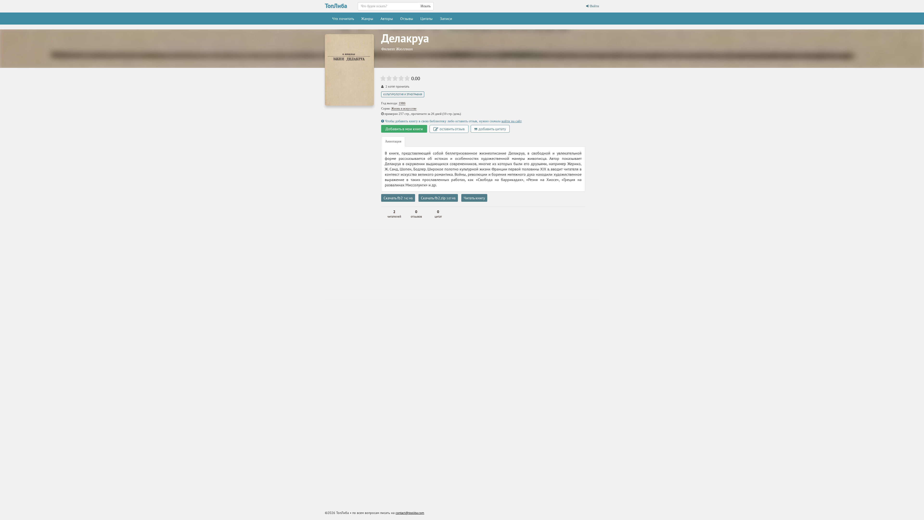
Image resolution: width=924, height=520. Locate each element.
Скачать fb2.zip (438, 197)
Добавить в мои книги (404, 128)
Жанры (367, 18)
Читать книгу (474, 197)
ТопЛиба (336, 6)
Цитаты (426, 18)
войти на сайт (511, 121)
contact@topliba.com (410, 513)
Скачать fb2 (398, 197)
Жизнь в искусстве (404, 108)
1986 (402, 103)
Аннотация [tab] (393, 141)
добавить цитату (492, 128)
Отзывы (406, 18)
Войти (594, 6)
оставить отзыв (452, 128)
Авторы (386, 18)
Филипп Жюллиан (397, 49)
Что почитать (343, 18)
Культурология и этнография (402, 94)
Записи (446, 18)
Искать (425, 6)
